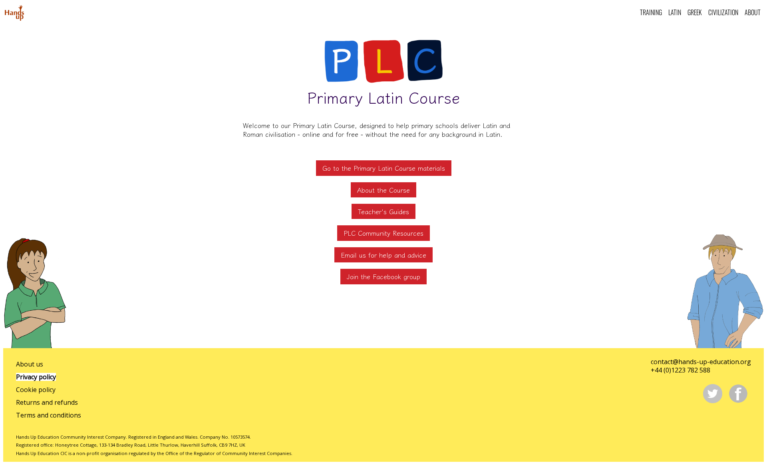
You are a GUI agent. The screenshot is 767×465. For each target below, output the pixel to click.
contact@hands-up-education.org (701, 362)
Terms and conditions (48, 415)
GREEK (695, 12)
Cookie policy (36, 390)
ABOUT (753, 12)
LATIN (674, 12)
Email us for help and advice (383, 255)
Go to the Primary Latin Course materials (383, 168)
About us (29, 364)
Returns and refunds (47, 402)
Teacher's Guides (383, 211)
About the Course (383, 190)
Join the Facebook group (383, 276)
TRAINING (651, 12)
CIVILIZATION (723, 12)
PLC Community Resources (383, 233)
